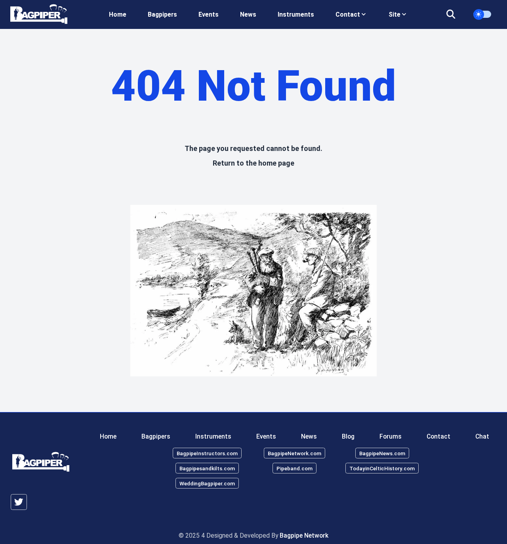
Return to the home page (253, 163)
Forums (390, 436)
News (248, 14)
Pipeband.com (294, 468)
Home (117, 14)
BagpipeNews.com (382, 453)
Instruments (296, 14)
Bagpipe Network (304, 535)
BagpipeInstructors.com (207, 453)
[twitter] (19, 502)
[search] (455, 14)
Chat (482, 436)
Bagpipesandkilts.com (207, 468)
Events (208, 14)
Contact (438, 436)
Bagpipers (162, 14)
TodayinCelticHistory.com (382, 468)
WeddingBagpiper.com (207, 483)
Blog (348, 436)
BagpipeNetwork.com (294, 453)
